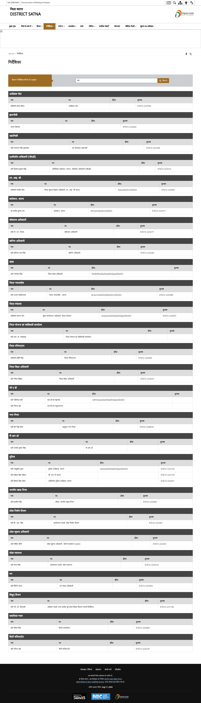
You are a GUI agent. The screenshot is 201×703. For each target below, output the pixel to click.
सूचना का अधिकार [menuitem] (146, 26)
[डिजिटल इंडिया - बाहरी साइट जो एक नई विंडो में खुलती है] (181, 20)
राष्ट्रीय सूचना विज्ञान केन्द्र (113, 679)
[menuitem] (168, 2)
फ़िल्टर (164, 80)
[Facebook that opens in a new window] (186, 54)
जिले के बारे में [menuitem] (26, 26)
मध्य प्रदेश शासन (13, 2)
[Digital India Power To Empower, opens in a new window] (122, 697)
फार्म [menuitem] (81, 26)
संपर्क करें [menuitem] (108, 669)
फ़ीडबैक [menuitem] (118, 669)
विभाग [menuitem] (39, 26)
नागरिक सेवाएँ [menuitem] (104, 26)
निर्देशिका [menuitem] (49, 26)
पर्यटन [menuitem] (60, 26)
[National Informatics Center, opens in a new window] (100, 697)
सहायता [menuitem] (98, 669)
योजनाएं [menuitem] (117, 26)
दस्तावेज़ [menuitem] (71, 26)
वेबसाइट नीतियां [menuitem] (86, 669)
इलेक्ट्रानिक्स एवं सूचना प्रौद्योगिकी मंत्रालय (90, 682)
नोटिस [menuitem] (91, 26)
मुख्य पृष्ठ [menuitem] (12, 26)
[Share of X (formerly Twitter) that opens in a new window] (190, 54)
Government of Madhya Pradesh (35, 2)
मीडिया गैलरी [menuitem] (129, 26)
